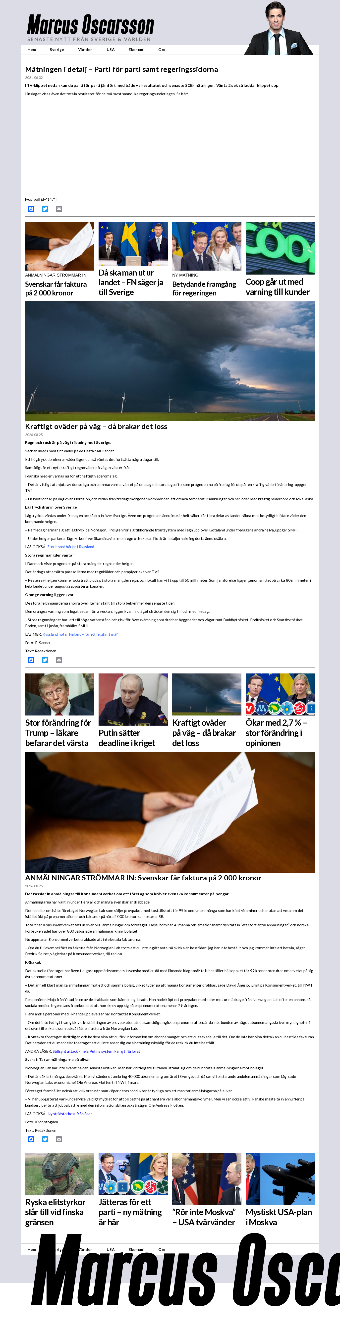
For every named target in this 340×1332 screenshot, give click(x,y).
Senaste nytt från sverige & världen (89, 39)
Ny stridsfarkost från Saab (70, 1113)
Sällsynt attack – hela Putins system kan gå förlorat (96, 1051)
